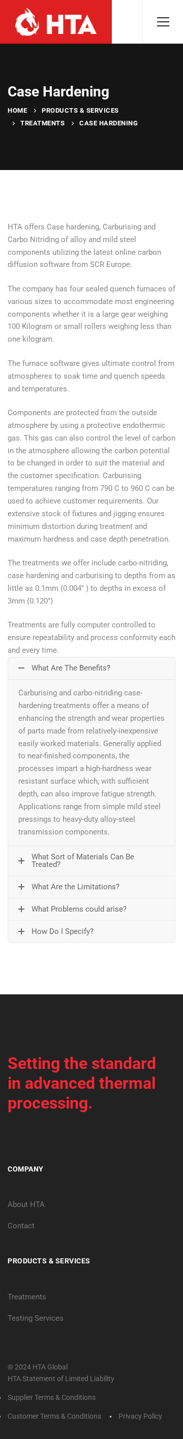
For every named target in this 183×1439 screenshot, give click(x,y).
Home (17, 110)
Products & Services (80, 110)
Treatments (42, 123)
